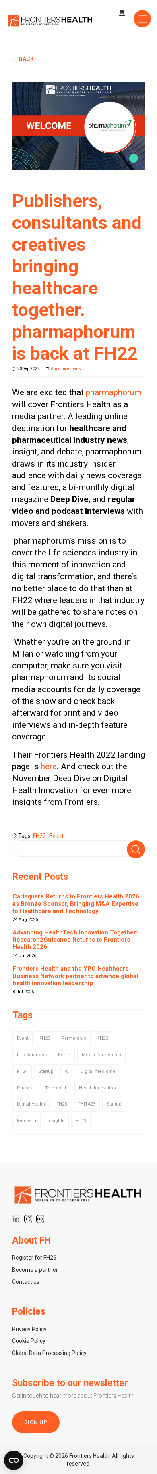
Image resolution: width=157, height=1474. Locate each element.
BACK (26, 59)
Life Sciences (32, 1054)
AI (67, 1071)
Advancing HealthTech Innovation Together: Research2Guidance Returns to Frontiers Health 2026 (75, 940)
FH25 (61, 1104)
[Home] (50, 20)
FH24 (22, 1071)
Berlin (64, 1054)
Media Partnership (101, 1054)
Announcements (66, 368)
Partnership (73, 1038)
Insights (56, 1120)
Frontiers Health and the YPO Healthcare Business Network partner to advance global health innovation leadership (75, 976)
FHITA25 (86, 1104)
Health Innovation (97, 1088)
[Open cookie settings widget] (13, 1460)
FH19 (81, 1120)
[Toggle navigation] (142, 18)
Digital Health (31, 1104)
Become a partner (35, 1270)
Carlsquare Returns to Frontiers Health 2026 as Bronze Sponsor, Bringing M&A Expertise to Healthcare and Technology (75, 904)
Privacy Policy (29, 1329)
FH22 (39, 836)
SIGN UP (36, 1422)
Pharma (25, 1088)
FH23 (44, 1038)
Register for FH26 (34, 1257)
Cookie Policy (28, 1341)
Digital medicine (98, 1071)
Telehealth (56, 1088)
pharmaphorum (114, 392)
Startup (46, 1071)
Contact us (25, 1282)
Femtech (26, 1120)
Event (56, 836)
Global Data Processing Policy (49, 1353)
